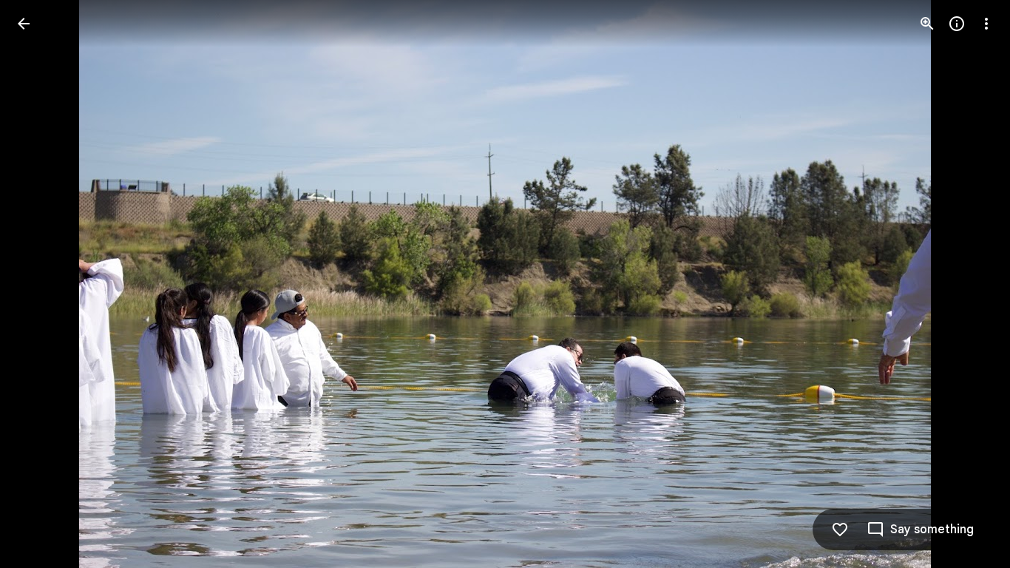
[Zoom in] (927, 23)
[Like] (840, 529)
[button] (41, 284)
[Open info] (957, 23)
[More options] (986, 23)
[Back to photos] (23, 23)
